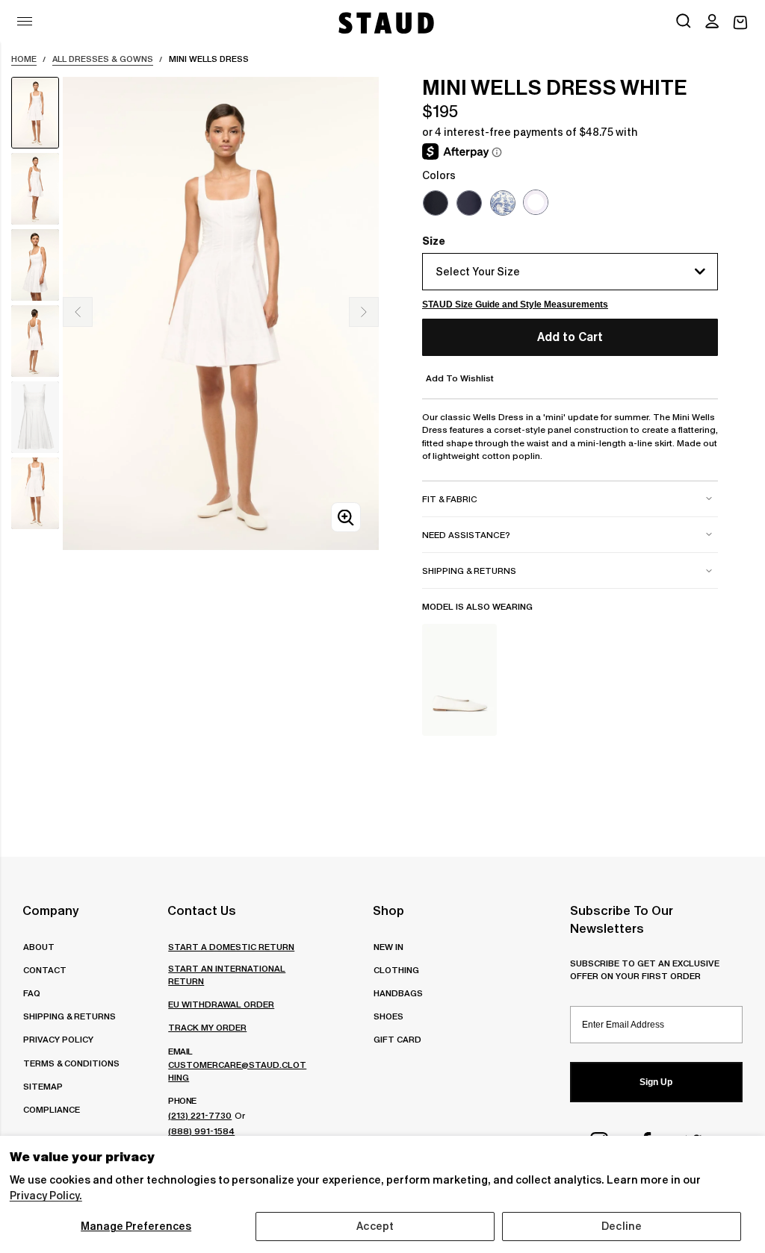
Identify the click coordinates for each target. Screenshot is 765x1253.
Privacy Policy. (46, 1195)
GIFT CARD (397, 1039)
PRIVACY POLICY (58, 1039)
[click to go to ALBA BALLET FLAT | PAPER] (459, 680)
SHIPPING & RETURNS (69, 1016)
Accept (375, 1226)
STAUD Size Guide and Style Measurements (515, 304)
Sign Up (655, 1082)
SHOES (388, 1016)
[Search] (683, 22)
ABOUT (39, 946)
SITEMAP (43, 1086)
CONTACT (44, 969)
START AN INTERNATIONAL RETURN (226, 974)
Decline (621, 1226)
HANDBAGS (398, 993)
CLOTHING (396, 969)
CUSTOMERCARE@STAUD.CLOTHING (237, 1071)
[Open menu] (24, 21)
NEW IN (388, 946)
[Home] (384, 22)
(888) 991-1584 (201, 1131)
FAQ (31, 993)
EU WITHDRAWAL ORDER (221, 1004)
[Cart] (740, 22)
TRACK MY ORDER (207, 1027)
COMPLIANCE (51, 1109)
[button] (711, 22)
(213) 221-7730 (200, 1115)
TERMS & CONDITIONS (71, 1063)
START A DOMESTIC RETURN (231, 946)
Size (433, 241)
